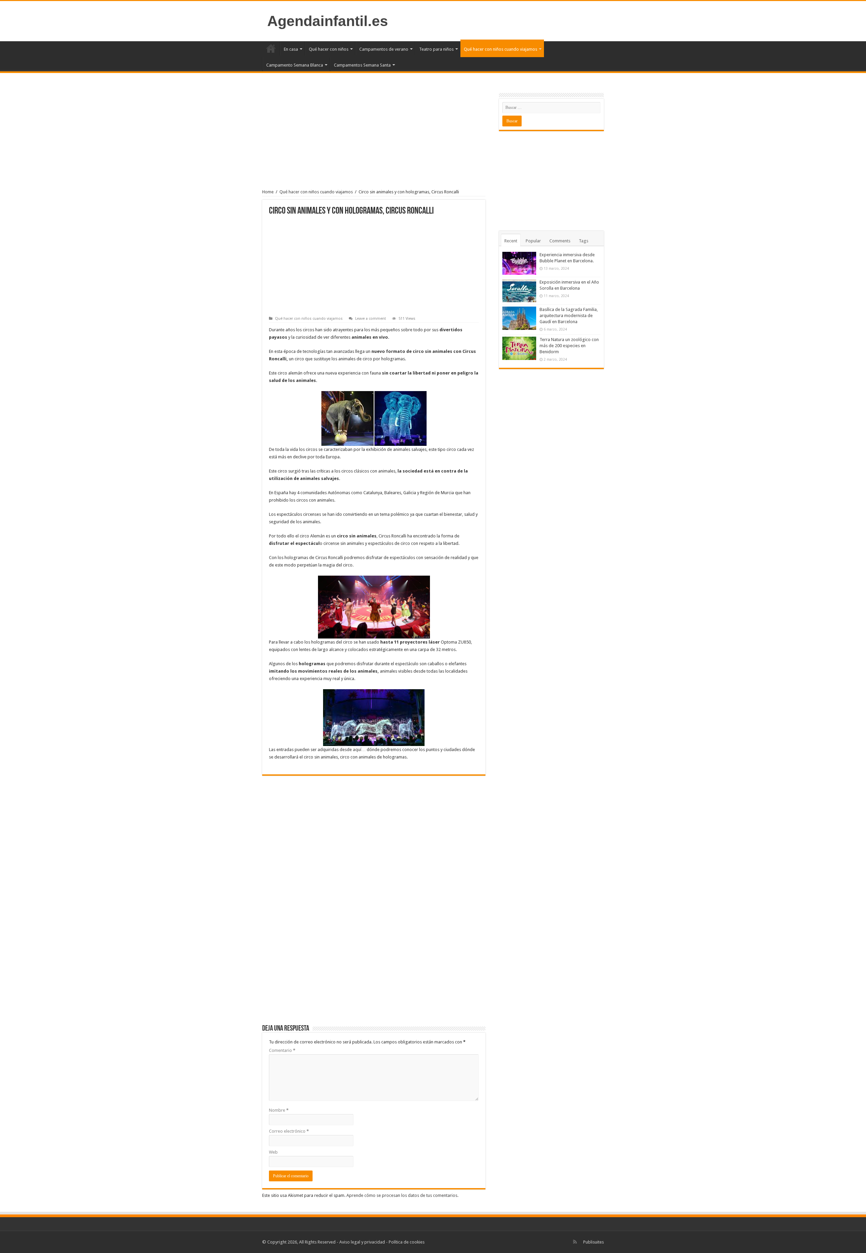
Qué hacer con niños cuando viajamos (500, 49)
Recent (510, 240)
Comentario (282, 1050)
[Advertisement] (373, 137)
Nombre (279, 1110)
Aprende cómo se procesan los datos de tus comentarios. (402, 1195)
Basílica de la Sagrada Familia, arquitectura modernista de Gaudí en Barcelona (569, 315)
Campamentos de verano (383, 49)
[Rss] (574, 1242)
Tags (583, 240)
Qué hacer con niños (328, 49)
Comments (559, 240)
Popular (533, 240)
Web (273, 1152)
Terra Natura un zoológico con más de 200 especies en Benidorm (569, 345)
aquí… (359, 749)
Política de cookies (407, 1242)
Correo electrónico (289, 1131)
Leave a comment (370, 318)
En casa (291, 49)
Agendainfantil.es (327, 21)
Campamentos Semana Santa (362, 65)
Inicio (271, 48)
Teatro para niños (436, 49)
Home (268, 191)
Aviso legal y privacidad (362, 1242)
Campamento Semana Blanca (294, 65)
